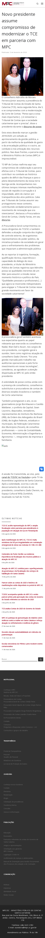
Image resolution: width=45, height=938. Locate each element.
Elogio (6, 798)
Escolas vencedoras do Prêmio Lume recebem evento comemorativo (22, 645)
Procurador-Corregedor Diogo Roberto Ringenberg (22, 711)
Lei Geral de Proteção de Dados (15, 764)
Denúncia (7, 791)
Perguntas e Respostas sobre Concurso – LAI (20, 727)
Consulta (7, 808)
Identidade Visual (10, 891)
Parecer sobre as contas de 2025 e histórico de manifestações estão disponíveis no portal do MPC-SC (22, 584)
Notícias (6, 885)
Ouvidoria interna (10, 805)
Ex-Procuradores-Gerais (12, 718)
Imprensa (7, 888)
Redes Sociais (9, 895)
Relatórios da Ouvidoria (12, 760)
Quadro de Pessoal (11, 757)
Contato (7, 721)
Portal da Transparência (12, 751)
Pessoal (6, 754)
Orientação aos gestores (13, 849)
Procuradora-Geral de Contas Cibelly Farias (19, 702)
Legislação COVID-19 (11, 855)
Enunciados (8, 836)
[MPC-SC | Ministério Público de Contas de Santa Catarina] (13, 3)
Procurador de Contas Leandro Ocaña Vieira (20, 714)
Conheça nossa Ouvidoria (13, 784)
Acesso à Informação (11, 812)
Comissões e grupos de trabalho (16, 730)
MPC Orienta (8, 851)
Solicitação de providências (13, 802)
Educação (7, 833)
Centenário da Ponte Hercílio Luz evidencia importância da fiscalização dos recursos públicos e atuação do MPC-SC (21, 556)
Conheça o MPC (9, 690)
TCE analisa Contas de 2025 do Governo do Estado (21, 608)
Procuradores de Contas (13, 699)
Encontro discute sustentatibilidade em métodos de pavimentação (21, 633)
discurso (6, 220)
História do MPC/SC (11, 692)
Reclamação (8, 795)
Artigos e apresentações (13, 845)
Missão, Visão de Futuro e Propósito (17, 696)
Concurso (7, 725)
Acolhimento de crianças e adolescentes (18, 858)
